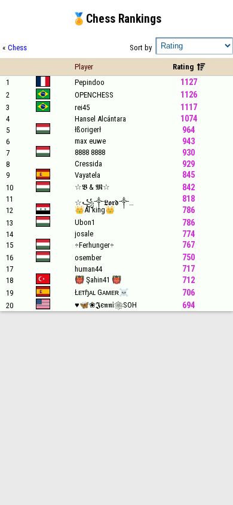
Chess (17, 47)
